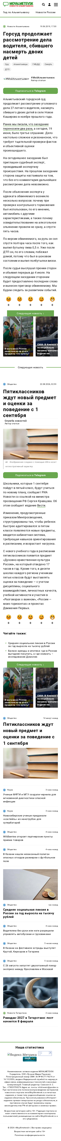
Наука (10, 790)
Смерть (48, 64)
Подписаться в (30, 90)
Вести (41, 505)
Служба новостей (16, 420)
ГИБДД (36, 64)
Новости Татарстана (17, 1013)
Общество (12, 384)
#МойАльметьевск (43, 77)
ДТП (7, 69)
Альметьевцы (21, 64)
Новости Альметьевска (18, 26)
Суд (7, 64)
